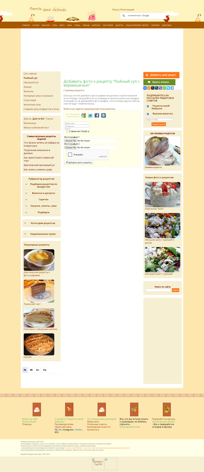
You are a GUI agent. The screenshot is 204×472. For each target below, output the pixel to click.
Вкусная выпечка (162, 113)
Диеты (27, 118)
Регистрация (127, 9)
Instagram (67, 429)
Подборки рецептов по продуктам (43, 185)
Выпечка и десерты (43, 193)
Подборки (43, 212)
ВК (59, 429)
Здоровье (166, 25)
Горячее (43, 199)
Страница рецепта (74, 90)
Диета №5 (38, 118)
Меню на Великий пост (36, 127)
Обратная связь (63, 426)
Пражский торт (32, 304)
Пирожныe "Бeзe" (154, 208)
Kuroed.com (81, 450)
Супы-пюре (30, 100)
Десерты (119, 25)
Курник (28, 356)
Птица (77, 25)
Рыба (69, 25)
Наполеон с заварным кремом (40, 329)
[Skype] (168, 88)
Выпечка (96, 25)
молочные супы (32, 104)
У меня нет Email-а (79, 131)
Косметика (93, 429)
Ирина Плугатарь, (29, 442)
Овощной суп (31, 82)
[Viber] (160, 88)
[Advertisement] (102, 50)
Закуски (46, 25)
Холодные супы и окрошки (38, 95)
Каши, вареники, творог (137, 25)
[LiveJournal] (156, 88)
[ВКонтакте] (145, 88)
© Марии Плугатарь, (34, 454)
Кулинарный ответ (130, 426)
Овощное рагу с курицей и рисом (159, 241)
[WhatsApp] (164, 88)
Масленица (30, 123)
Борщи (27, 86)
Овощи (86, 25)
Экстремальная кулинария (101, 418)
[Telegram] (172, 88)
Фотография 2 (72, 144)
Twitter (78, 429)
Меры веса (93, 421)
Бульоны (28, 91)
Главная (26, 25)
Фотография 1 (72, 137)
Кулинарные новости (98, 426)
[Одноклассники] (149, 88)
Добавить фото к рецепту (80, 162)
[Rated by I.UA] (111, 469)
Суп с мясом (30, 73)
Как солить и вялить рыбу (38, 169)
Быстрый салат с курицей (158, 273)
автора (93, 446)
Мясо (62, 25)
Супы (54, 25)
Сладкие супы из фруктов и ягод (41, 109)
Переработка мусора (163, 418)
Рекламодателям (64, 424)
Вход (115, 9)
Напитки (155, 25)
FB (56, 429)
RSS (57, 432)
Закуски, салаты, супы (43, 205)
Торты (49, 118)
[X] (152, 88)
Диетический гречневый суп (39, 165)
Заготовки (108, 25)
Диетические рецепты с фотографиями (37, 274)
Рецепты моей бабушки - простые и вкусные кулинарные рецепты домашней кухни (96, 448)
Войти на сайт (30, 418)
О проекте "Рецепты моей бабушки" (69, 420)
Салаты (35, 25)
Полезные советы (97, 424)
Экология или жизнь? (163, 421)
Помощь (27, 424)
